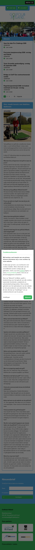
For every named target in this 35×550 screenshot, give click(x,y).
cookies (22, 270)
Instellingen (6, 297)
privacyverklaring (11, 272)
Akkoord (28, 297)
